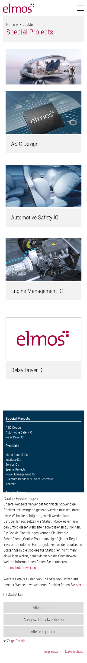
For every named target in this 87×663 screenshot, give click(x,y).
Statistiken (15, 594)
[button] (80, 8)
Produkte (26, 24)
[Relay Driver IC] (43, 338)
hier (78, 585)
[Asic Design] (43, 112)
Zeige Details (16, 641)
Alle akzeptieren (43, 631)
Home (10, 24)
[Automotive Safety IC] (43, 186)
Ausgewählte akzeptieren (43, 619)
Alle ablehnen (44, 607)
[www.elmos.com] (18, 8)
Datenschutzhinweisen (19, 567)
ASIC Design (25, 144)
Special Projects (29, 31)
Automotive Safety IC (34, 217)
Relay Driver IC (27, 370)
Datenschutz (74, 651)
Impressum (52, 651)
